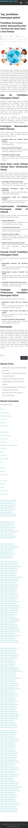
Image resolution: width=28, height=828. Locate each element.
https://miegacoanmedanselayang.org (10, 804)
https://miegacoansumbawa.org (8, 614)
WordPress (19, 826)
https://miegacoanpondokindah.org (9, 769)
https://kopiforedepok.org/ (7, 549)
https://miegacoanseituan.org (8, 651)
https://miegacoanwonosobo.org (9, 753)
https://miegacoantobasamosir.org (9, 598)
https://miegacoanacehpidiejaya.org (9, 619)
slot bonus (3, 422)
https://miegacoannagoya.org (8, 801)
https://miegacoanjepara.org (7, 676)
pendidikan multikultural (18, 41)
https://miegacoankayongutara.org (9, 563)
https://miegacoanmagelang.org (8, 653)
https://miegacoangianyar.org (8, 797)
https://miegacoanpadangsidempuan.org (11, 671)
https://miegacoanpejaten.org (8, 699)
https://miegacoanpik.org (7, 778)
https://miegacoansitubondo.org (8, 713)
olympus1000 (3, 474)
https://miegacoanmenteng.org (8, 776)
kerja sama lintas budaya (14, 39)
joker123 (2, 468)
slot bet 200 (3, 455)
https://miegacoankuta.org (7, 666)
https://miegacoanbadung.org (8, 591)
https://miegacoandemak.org (8, 623)
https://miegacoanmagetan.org (8, 589)
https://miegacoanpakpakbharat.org (9, 621)
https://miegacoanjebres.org (7, 662)
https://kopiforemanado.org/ (7, 554)
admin (12, 36)
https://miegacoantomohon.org (8, 708)
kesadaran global (23, 39)
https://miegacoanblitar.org (7, 681)
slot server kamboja (5, 416)
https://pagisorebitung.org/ (7, 503)
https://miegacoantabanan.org (8, 593)
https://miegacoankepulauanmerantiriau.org (11, 577)
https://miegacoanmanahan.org (8, 561)
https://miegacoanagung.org (7, 745)
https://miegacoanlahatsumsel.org (9, 717)
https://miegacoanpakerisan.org (8, 637)
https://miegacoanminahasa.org (8, 796)
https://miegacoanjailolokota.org (8, 617)
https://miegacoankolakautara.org (9, 781)
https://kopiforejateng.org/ (7, 523)
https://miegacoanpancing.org (8, 727)
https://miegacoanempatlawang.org (9, 605)
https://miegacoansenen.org (7, 759)
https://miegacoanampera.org (8, 755)
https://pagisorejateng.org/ (7, 507)
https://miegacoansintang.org (8, 737)
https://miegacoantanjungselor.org (9, 789)
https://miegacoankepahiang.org (9, 711)
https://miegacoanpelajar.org (8, 664)
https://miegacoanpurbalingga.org (9, 667)
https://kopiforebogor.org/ (7, 552)
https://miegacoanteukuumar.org (9, 725)
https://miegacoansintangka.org (8, 573)
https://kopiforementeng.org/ (8, 509)
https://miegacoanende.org (7, 743)
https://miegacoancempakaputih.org (10, 630)
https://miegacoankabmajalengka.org (10, 688)
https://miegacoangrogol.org (8, 771)
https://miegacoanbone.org (7, 690)
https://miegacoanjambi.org (7, 792)
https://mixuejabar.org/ (6, 556)
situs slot (2, 471)
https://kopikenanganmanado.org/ (9, 547)
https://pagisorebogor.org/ (7, 544)
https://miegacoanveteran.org (8, 659)
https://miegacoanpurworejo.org (8, 612)
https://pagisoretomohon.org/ (8, 502)
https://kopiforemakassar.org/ (8, 516)
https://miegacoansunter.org (7, 692)
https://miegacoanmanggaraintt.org (9, 586)
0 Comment (20, 36)
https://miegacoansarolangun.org (9, 624)
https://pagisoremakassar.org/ (8, 536)
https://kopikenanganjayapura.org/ (9, 531)
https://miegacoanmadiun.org (8, 638)
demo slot (3, 419)
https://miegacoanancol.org (7, 633)
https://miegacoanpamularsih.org (9, 657)
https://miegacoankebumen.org (8, 687)
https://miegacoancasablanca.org (9, 704)
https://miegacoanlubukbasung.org (9, 783)
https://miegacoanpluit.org (7, 780)
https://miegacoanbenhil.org (7, 764)
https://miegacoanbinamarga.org (9, 757)
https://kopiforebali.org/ (6, 551)
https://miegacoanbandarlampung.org (10, 790)
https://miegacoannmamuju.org (8, 584)
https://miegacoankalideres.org (8, 773)
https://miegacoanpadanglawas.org (9, 669)
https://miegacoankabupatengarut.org (10, 678)
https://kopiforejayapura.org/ (7, 527)
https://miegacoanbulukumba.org (9, 570)
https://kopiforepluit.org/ (6, 512)
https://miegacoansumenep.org (8, 718)
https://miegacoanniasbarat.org (8, 587)
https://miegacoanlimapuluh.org (8, 626)
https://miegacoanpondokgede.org (9, 774)
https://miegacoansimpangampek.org (10, 607)
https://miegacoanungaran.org (8, 680)
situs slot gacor (4, 458)
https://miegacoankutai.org (7, 616)
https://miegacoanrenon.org (7, 736)
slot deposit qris (4, 412)
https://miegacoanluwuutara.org (8, 596)
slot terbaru (3, 442)
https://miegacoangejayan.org (8, 732)
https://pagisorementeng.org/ (8, 500)
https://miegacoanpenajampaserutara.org (11, 787)
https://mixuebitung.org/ (6, 529)
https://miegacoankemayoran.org (9, 760)
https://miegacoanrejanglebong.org (9, 601)
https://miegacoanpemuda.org (8, 734)
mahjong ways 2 (4, 432)
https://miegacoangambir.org (8, 703)
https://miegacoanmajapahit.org (8, 811)
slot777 (2, 452)
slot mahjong (3, 480)
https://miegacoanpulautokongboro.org (10, 566)
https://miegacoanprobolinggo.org (9, 683)
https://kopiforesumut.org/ (7, 525)
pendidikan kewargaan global (6, 41)
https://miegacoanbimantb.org (8, 582)
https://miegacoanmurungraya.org (9, 580)
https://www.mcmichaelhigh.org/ (9, 445)
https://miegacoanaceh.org (7, 748)
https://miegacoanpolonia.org (8, 650)
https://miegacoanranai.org (7, 750)
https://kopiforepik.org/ (6, 510)
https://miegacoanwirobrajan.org (9, 808)
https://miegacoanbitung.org (7, 710)
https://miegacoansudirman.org (8, 695)
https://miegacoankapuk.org (7, 697)
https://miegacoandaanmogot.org (9, 694)
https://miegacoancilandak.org (8, 706)
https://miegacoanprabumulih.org (9, 741)
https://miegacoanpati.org (7, 720)
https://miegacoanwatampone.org (9, 608)
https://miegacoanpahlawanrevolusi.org (10, 635)
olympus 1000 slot (15, 84)
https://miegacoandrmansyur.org (9, 640)
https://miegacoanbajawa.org (8, 575)
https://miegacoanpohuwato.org (8, 565)
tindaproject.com (8, 1)
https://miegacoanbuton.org (7, 600)
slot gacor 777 (4, 426)
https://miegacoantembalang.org (9, 810)
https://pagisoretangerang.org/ (8, 545)
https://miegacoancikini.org (7, 766)
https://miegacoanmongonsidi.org (9, 803)
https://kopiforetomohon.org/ (8, 514)
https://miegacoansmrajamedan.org (9, 642)
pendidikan (4, 39)
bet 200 (2, 409)
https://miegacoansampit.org (8, 674)
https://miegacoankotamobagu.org (9, 579)
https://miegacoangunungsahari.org (9, 631)
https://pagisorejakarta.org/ (7, 538)
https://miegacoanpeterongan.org (9, 655)
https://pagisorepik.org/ (6, 534)
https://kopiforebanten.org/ (7, 522)
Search (2, 355)
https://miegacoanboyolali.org (8, 673)
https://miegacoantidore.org (7, 746)
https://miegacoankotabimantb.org (9, 762)
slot (1, 462)
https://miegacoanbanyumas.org (9, 568)
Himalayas (22, 824)
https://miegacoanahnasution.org (9, 730)
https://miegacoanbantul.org (7, 722)
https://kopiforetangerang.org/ (8, 532)
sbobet (2, 487)
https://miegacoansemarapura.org (9, 685)
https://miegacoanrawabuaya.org (9, 767)
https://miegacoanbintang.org (8, 572)
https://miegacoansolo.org (7, 660)
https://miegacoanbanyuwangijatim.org (10, 715)
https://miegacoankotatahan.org (8, 752)
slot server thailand (5, 435)
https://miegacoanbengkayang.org (9, 628)
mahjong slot (3, 448)
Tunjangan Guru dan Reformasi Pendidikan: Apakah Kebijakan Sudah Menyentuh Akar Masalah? (13, 381)
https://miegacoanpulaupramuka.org (9, 739)
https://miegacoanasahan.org (8, 603)
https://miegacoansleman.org (8, 799)
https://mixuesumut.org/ (6, 558)
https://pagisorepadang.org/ (7, 505)
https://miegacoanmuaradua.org (8, 785)
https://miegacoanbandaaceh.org (9, 701)
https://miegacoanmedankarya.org (9, 648)
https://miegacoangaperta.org (8, 806)
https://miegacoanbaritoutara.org (9, 610)
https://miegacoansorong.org (8, 794)
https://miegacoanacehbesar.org (9, 594)
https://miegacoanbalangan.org (8, 724)
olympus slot (3, 438)
